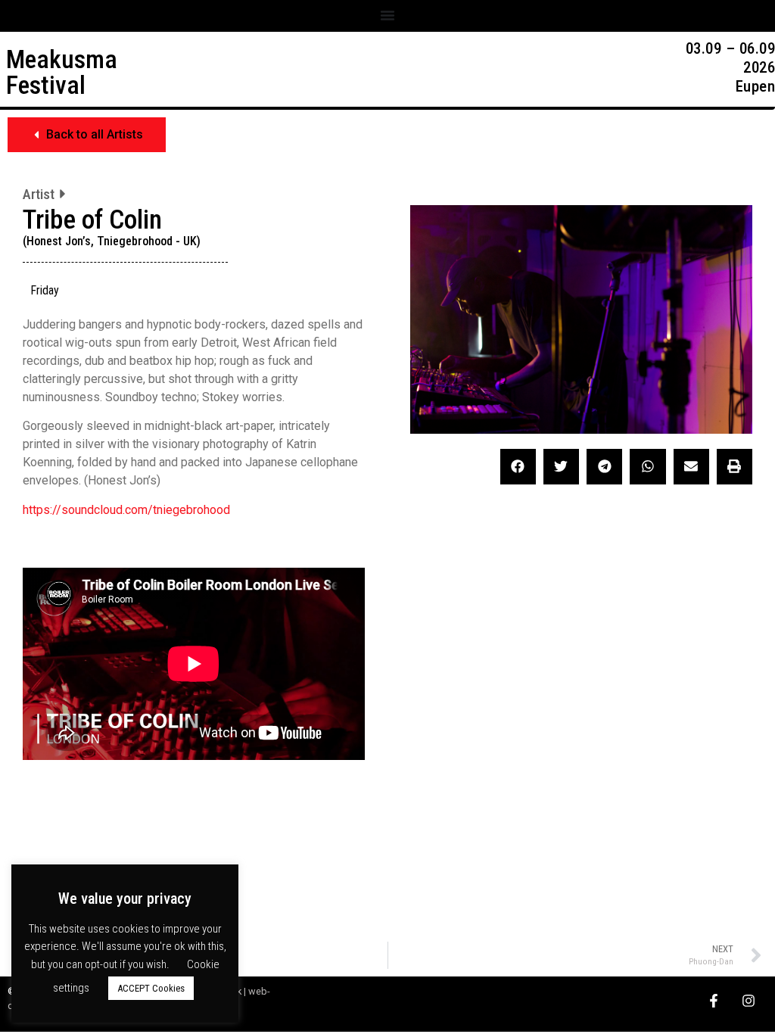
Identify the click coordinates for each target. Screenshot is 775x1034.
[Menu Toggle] (387, 15)
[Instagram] (748, 1000)
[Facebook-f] (713, 1000)
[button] (87, 134)
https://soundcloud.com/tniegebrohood (126, 510)
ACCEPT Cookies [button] (151, 988)
